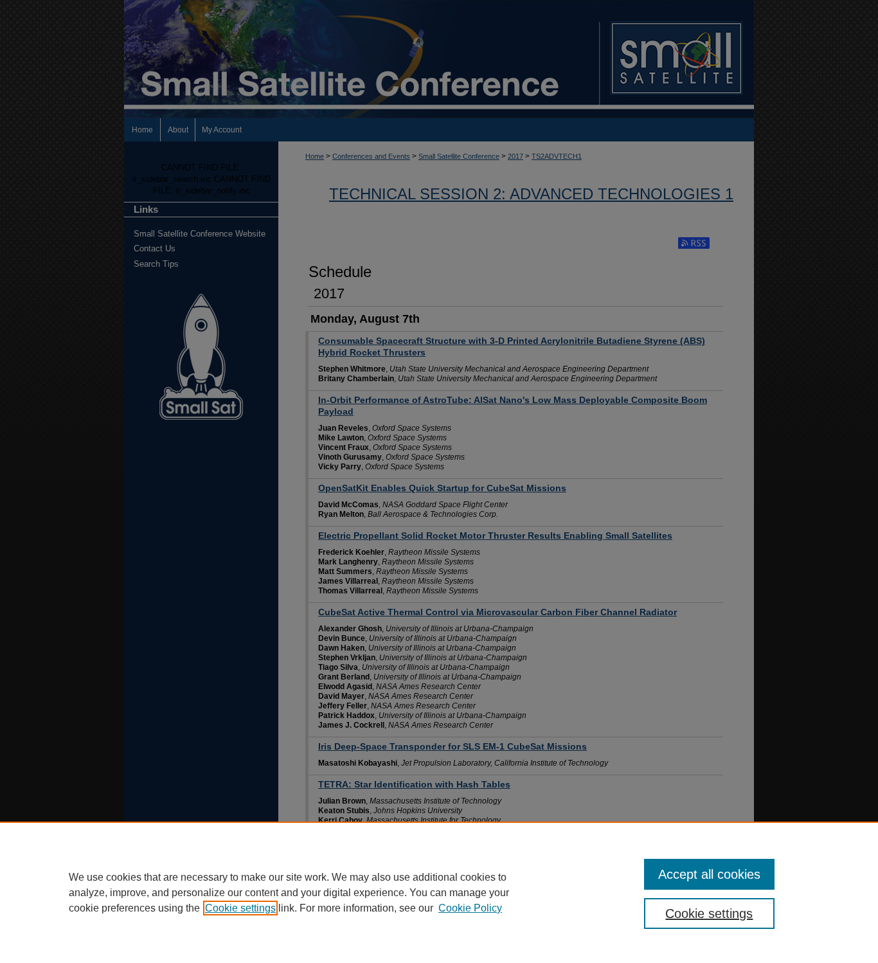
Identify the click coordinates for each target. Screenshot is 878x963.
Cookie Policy (470, 908)
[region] (439, 892)
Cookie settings (240, 908)
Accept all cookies (709, 874)
